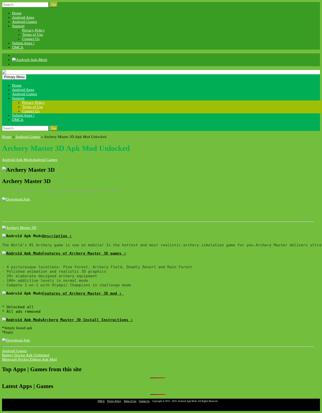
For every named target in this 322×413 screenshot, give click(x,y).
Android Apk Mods (17, 160)
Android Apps (23, 17)
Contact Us (30, 39)
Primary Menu (14, 77)
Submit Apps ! (23, 43)
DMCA (17, 47)
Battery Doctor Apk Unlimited (25, 355)
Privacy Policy (33, 30)
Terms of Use (32, 34)
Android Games (24, 22)
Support (18, 26)
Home (17, 13)
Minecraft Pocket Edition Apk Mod (29, 359)
